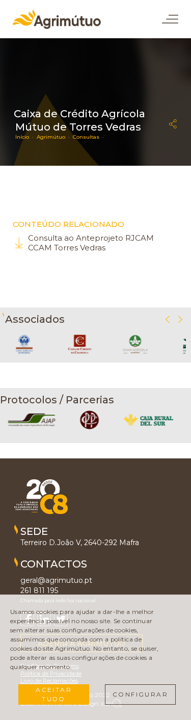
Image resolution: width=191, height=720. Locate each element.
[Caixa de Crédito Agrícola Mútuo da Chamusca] (79, 357)
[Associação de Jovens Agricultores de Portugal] (31, 428)
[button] (180, 319)
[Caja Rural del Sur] (148, 428)
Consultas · (90, 137)
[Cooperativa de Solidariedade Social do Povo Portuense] (89, 428)
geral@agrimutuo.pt (56, 580)
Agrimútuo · (55, 137)
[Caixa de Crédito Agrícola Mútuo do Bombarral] (24, 357)
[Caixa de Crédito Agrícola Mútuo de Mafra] (135, 357)
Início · (26, 137)
